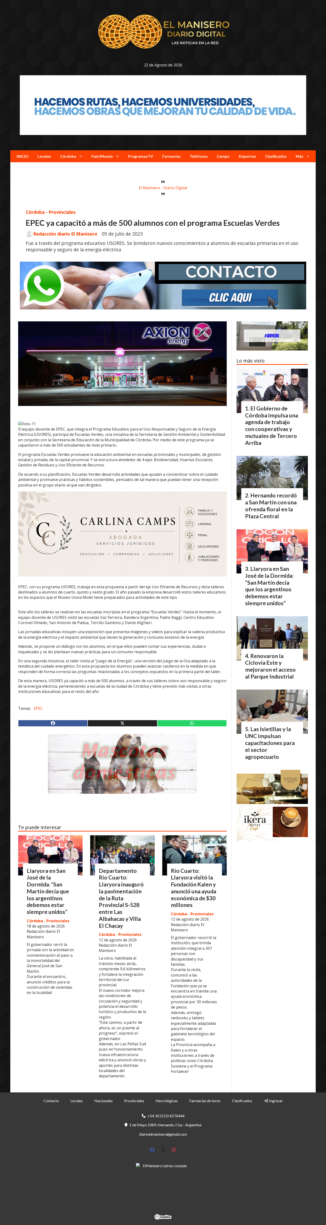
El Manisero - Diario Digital (163, 187)
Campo (223, 156)
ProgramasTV (140, 156)
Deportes (247, 156)
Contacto (51, 1100)
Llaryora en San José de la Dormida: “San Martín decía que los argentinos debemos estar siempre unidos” (48, 891)
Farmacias (171, 156)
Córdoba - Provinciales (51, 212)
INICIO (22, 156)
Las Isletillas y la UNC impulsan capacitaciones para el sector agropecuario (270, 743)
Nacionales (103, 1100)
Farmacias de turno (205, 1100)
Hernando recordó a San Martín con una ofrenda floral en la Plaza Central (271, 505)
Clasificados (276, 156)
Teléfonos (199, 156)
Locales (44, 156)
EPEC (38, 708)
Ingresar (275, 1100)
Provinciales (134, 1100)
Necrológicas (167, 1100)
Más (299, 156)
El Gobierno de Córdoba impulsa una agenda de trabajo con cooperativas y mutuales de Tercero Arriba (271, 425)
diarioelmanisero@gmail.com (163, 1134)
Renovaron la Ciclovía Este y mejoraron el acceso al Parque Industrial (270, 666)
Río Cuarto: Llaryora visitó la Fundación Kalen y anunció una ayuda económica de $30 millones (193, 887)
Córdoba (68, 156)
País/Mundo (102, 156)
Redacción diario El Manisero (65, 234)
